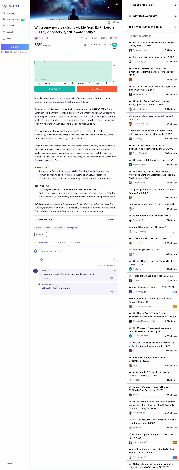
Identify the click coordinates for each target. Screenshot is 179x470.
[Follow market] (109, 22)
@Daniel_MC (48, 288)
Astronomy (58, 228)
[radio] (91, 45)
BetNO (96, 89)
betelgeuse (72, 228)
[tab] (41, 242)
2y (48, 270)
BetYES (53, 89)
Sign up (15, 46)
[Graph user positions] (85, 44)
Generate (110, 220)
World (38, 228)
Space (47, 228)
